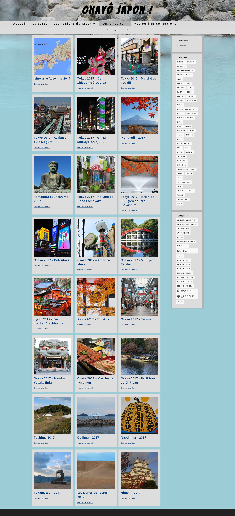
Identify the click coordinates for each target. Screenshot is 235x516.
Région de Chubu (184, 273)
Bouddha (181, 66)
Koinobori (191, 101)
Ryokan (189, 152)
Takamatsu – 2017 (47, 492)
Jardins (180, 101)
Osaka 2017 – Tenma (136, 319)
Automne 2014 (183, 229)
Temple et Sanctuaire (186, 169)
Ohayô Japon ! (117, 10)
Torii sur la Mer (183, 182)
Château (180, 88)
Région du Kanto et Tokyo (185, 297)
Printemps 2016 (183, 264)
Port (187, 148)
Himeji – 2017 (131, 492)
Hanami (180, 96)
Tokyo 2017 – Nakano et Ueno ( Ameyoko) (95, 199)
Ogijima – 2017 (88, 437)
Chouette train (183, 83)
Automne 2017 (183, 233)
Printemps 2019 (183, 269)
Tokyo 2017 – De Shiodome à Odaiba (91, 80)
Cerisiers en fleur (184, 75)
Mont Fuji (181, 131)
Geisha (189, 92)
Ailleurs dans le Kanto (187, 224)
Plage (179, 139)
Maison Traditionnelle (186, 109)
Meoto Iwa (191, 113)
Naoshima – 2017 (133, 437)
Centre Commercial (185, 70)
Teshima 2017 (44, 437)
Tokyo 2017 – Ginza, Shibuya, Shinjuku (92, 139)
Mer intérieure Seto (185, 118)
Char (179, 79)
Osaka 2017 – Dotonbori (51, 260)
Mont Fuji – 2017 (133, 137)
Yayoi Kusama (183, 199)
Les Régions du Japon (186, 242)
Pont (179, 148)
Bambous (191, 62)
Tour (179, 186)
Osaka (179, 135)
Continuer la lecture (42, 84)
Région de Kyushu (184, 282)
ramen (179, 152)
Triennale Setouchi (185, 191)
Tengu (180, 174)
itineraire (191, 96)
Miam (179, 122)
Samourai (181, 156)
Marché (180, 113)
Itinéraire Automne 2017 (52, 78)
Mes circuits (182, 246)
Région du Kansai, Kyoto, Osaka (184, 291)
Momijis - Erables (184, 126)
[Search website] (232, 24)
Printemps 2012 (183, 260)
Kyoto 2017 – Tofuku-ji (94, 319)
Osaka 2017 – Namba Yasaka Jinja (49, 380)
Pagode (189, 135)
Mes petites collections (182, 251)
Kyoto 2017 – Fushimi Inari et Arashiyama (49, 321)
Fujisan (180, 92)
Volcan (180, 195)
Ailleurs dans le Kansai (187, 220)
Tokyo (189, 174)
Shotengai (181, 165)
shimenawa (181, 161)
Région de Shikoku (184, 286)
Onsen (191, 131)
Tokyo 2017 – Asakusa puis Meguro (50, 139)
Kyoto (180, 105)
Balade (180, 62)
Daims (190, 88)
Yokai (179, 204)
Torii (179, 178)
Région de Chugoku (185, 277)
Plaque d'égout (184, 143)
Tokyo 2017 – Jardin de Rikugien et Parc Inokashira (137, 201)
